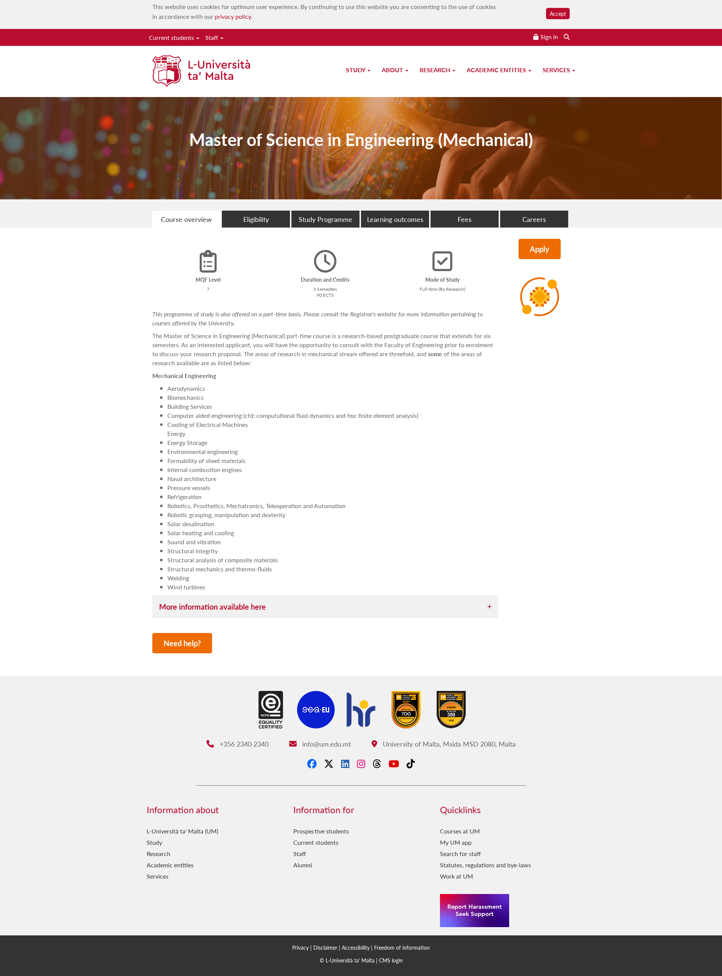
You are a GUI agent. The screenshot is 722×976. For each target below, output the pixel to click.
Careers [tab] (534, 219)
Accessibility (356, 947)
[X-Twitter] (329, 763)
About (393, 69)
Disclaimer (325, 947)
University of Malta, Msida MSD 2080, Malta (448, 743)
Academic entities (497, 69)
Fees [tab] (465, 219)
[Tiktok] (411, 763)
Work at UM (456, 876)
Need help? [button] (182, 643)
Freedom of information (402, 947)
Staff (212, 37)
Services (557, 69)
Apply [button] (539, 249)
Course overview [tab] (186, 219)
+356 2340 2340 (242, 743)
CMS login (391, 960)
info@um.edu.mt (325, 743)
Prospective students (321, 831)
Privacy (300, 947)
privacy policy (233, 16)
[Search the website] (567, 36)
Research (436, 69)
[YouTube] (393, 763)
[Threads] (377, 763)
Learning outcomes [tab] (395, 219)
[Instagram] (361, 763)
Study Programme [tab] (325, 219)
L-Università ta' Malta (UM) (182, 831)
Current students (172, 37)
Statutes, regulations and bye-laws (485, 865)
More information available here (212, 606)
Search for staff (460, 853)
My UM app (456, 842)
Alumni (302, 865)
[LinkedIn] (345, 763)
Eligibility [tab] (256, 219)
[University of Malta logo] (201, 72)
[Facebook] (312, 763)
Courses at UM (460, 831)
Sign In (549, 36)
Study (356, 69)
